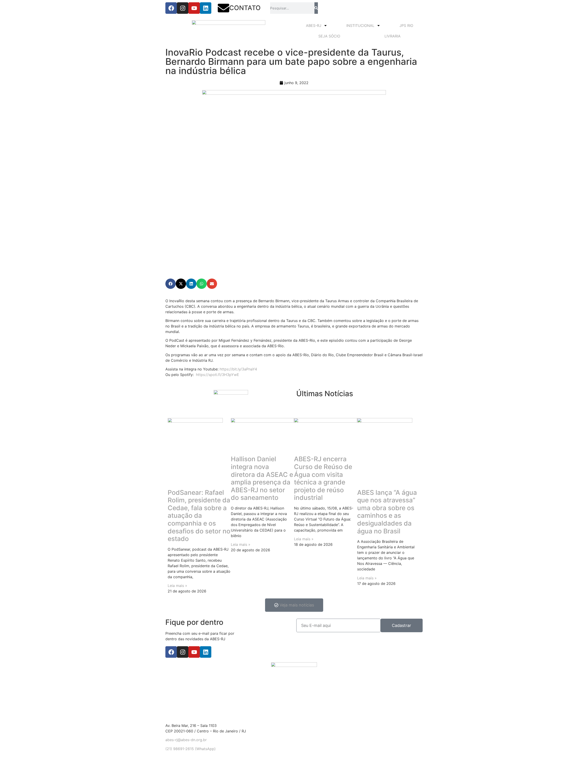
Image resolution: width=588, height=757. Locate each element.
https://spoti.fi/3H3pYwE (217, 374)
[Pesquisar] (316, 8)
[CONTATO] (223, 8)
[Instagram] (182, 8)
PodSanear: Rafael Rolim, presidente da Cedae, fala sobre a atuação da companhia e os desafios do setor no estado (199, 516)
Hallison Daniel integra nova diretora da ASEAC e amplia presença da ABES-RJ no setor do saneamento (262, 478)
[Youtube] (194, 8)
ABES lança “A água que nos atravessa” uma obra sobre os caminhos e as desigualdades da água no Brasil (387, 512)
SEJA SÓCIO (329, 36)
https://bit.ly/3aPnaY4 (238, 369)
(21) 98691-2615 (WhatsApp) (190, 748)
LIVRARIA (392, 36)
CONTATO (245, 8)
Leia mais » (177, 585)
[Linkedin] (205, 8)
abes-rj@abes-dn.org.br (186, 739)
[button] (170, 284)
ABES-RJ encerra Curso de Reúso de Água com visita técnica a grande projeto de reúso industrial (323, 478)
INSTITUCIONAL (360, 25)
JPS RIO (406, 25)
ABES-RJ (313, 25)
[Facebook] (171, 8)
